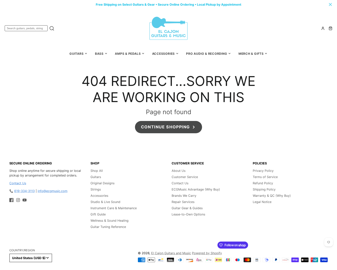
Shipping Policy (264, 189)
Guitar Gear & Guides (187, 208)
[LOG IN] (323, 28)
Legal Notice (262, 202)
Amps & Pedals (128, 54)
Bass (99, 54)
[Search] (51, 28)
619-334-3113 (24, 191)
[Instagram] (18, 200)
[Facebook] (11, 200)
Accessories (163, 54)
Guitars (76, 54)
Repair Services (183, 202)
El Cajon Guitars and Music (171, 253)
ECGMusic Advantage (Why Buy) (196, 189)
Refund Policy (263, 183)
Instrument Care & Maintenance (113, 208)
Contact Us (17, 183)
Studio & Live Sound (105, 202)
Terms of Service (265, 177)
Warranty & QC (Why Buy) (272, 196)
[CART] (330, 28)
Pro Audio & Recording (206, 54)
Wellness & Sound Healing (109, 220)
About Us (178, 171)
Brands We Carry (184, 196)
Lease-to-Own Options (188, 214)
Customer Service (185, 177)
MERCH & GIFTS (251, 54)
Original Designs (102, 183)
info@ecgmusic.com (52, 191)
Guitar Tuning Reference (108, 227)
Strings (95, 189)
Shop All (96, 171)
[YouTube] (24, 200)
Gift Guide (98, 214)
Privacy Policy (263, 171)
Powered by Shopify (207, 253)
